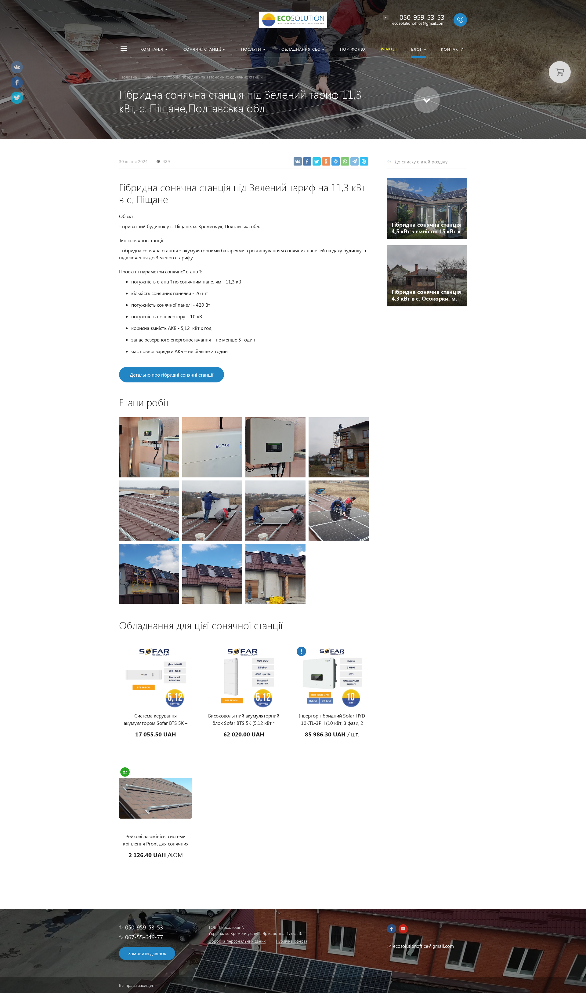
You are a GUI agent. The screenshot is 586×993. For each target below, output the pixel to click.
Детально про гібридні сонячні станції (171, 374)
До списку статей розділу (421, 162)
